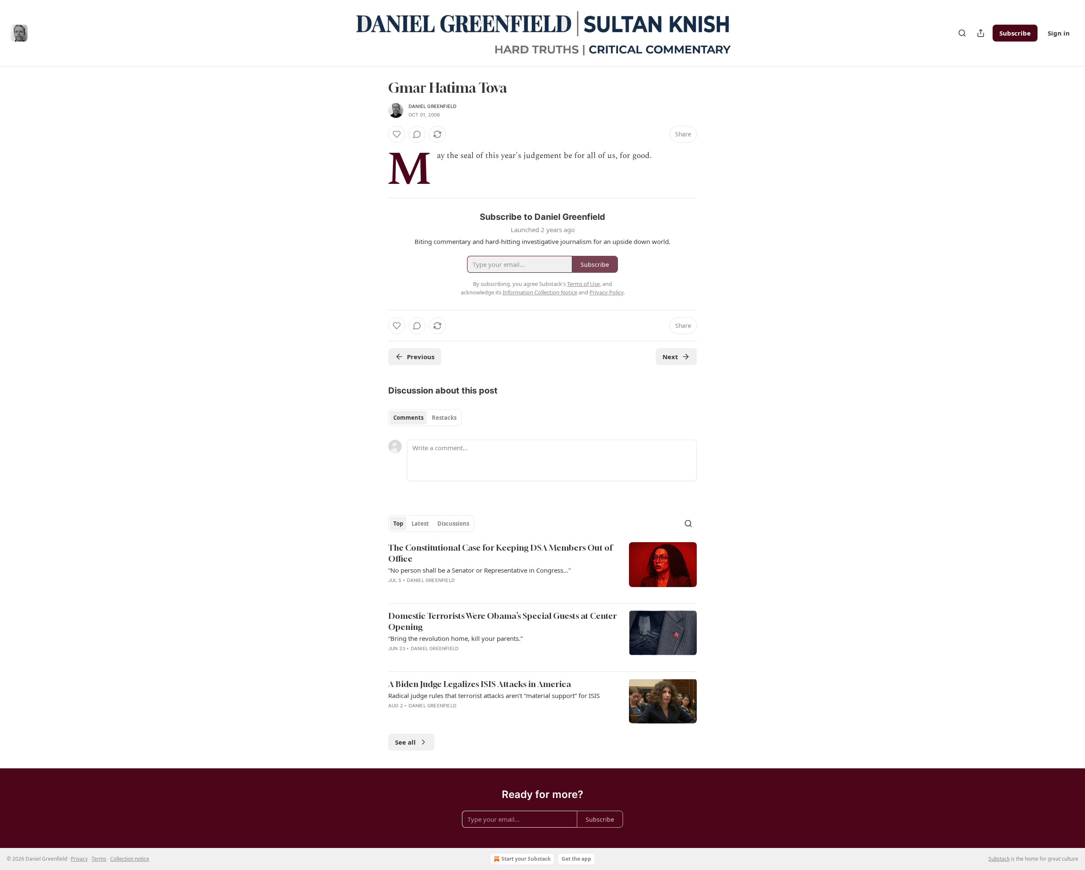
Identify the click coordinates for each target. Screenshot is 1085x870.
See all (405, 742)
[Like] (396, 134)
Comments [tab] (408, 417)
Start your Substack (526, 858)
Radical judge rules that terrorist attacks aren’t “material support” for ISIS (494, 695)
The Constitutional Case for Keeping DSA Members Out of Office (500, 553)
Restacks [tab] (444, 417)
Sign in (1059, 33)
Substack (999, 858)
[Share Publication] (980, 33)
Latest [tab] (420, 523)
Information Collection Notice (540, 292)
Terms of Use (583, 284)
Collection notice (129, 858)
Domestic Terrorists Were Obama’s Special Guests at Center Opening (502, 621)
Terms (99, 858)
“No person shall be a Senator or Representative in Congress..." (479, 570)
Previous (420, 356)
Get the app (576, 858)
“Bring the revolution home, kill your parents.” (455, 638)
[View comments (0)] (417, 134)
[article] (542, 569)
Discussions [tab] (453, 523)
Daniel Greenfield (432, 106)
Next (670, 356)
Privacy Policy (606, 292)
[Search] (962, 33)
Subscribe (1015, 33)
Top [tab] (398, 523)
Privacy (79, 858)
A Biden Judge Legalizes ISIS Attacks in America (479, 684)
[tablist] (425, 417)
